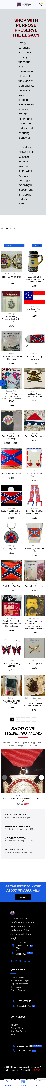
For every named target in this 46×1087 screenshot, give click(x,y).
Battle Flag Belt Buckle (11, 474)
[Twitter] (16, 961)
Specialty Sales (11, 391)
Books (11, 354)
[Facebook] (11, 961)
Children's (34, 583)
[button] (4, 4)
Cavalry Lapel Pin (34, 663)
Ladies (34, 471)
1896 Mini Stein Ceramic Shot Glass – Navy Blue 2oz (34, 279)
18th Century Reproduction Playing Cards (11, 319)
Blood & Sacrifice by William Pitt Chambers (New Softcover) (11, 623)
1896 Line (34, 274)
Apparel (11, 433)
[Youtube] (25, 961)
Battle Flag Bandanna (34, 436)
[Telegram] (29, 961)
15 (28, 719)
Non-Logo (11, 314)
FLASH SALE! (23, 795)
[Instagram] (20, 961)
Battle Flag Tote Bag (11, 586)
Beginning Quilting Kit (34, 586)
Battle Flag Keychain (11, 549)
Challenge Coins (11, 274)
